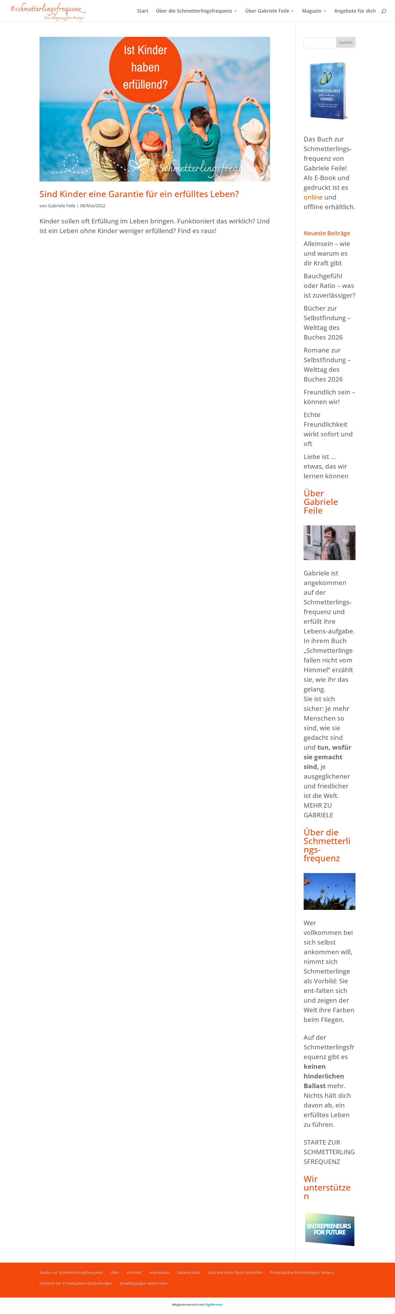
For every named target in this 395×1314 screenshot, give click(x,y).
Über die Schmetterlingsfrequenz (194, 11)
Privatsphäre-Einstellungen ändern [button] (302, 1272)
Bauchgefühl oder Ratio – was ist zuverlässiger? (330, 285)
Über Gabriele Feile (267, 11)
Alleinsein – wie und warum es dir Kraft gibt (327, 253)
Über (114, 1272)
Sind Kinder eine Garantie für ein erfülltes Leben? (139, 194)
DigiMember (214, 1304)
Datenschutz (188, 1272)
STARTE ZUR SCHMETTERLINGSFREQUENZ (329, 1152)
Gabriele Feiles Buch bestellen (235, 1272)
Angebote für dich (355, 11)
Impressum (159, 1272)
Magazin (311, 11)
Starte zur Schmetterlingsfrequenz (71, 1272)
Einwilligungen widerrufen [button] (144, 1283)
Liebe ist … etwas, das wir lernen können (326, 466)
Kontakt (134, 1272)
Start (142, 11)
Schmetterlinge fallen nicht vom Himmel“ (328, 660)
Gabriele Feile (62, 206)
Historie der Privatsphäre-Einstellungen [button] (76, 1283)
